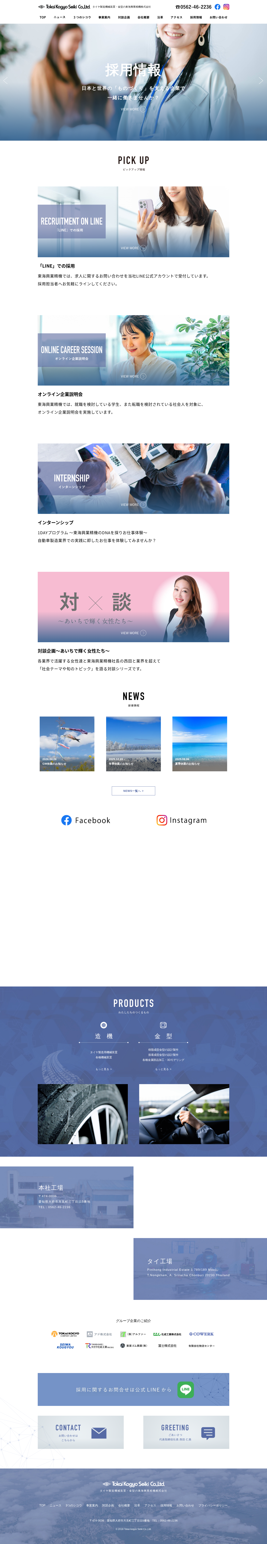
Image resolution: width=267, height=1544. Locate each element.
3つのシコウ (74, 1505)
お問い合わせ (185, 1505)
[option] (133, 82)
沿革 (137, 1505)
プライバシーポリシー (213, 1505)
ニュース (55, 1505)
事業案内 (92, 1505)
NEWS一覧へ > (133, 790)
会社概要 (124, 1505)
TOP (42, 1505)
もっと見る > (104, 1069)
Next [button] (261, 80)
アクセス (150, 1505)
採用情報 (166, 1505)
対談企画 (108, 1505)
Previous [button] (6, 80)
